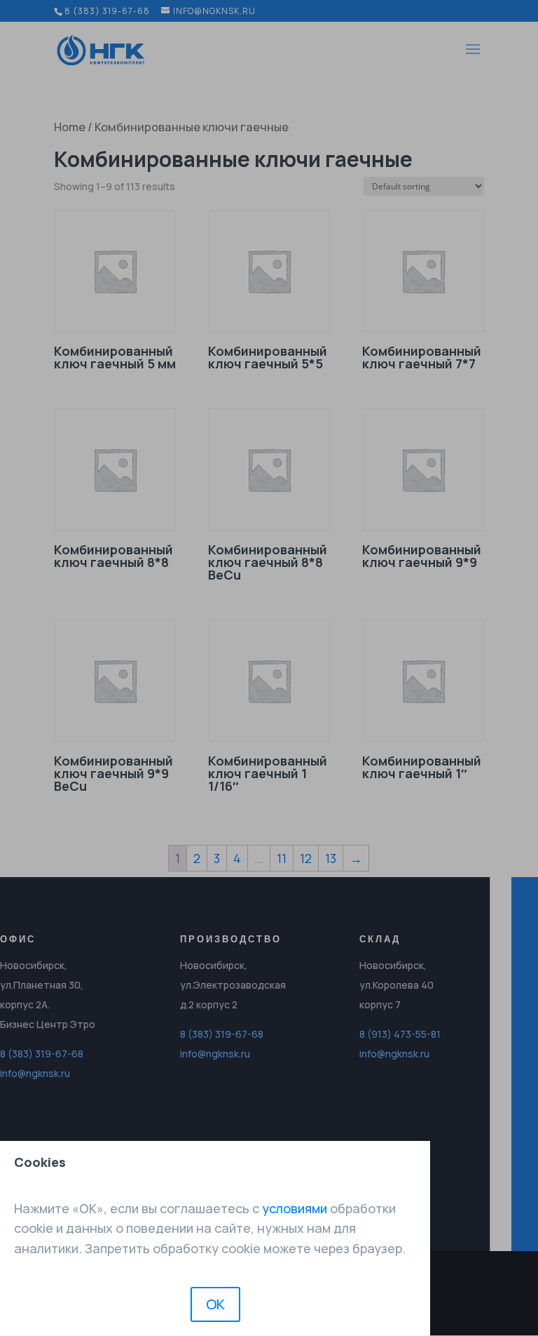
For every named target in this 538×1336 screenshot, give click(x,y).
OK (215, 1304)
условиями (294, 1208)
